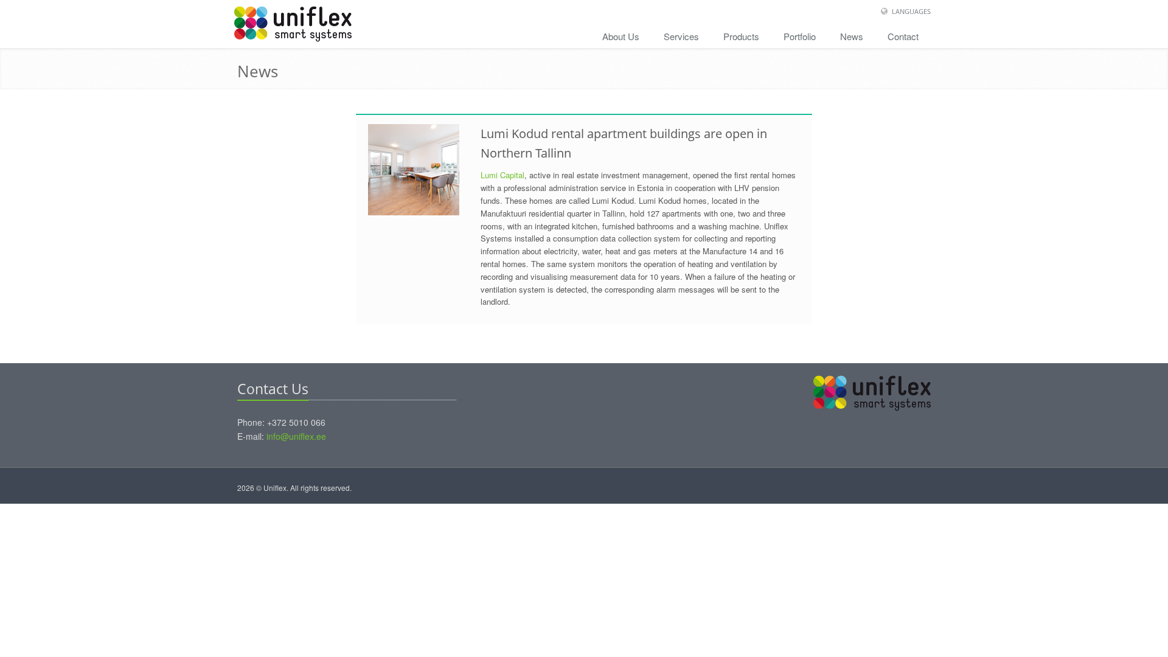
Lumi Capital (502, 175)
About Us (620, 36)
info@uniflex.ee (296, 436)
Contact (903, 36)
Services (681, 36)
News (851, 36)
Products (741, 36)
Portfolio (800, 36)
